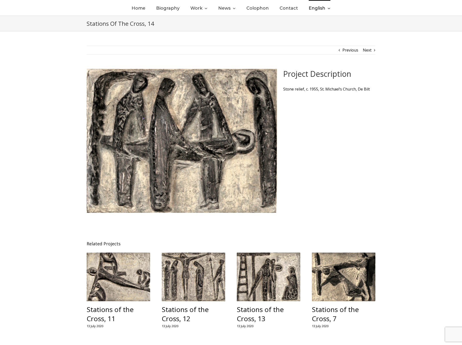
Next (367, 50)
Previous (350, 50)
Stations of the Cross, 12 (185, 314)
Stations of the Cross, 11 (110, 314)
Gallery (118, 277)
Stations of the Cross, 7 (335, 314)
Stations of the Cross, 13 (260, 314)
